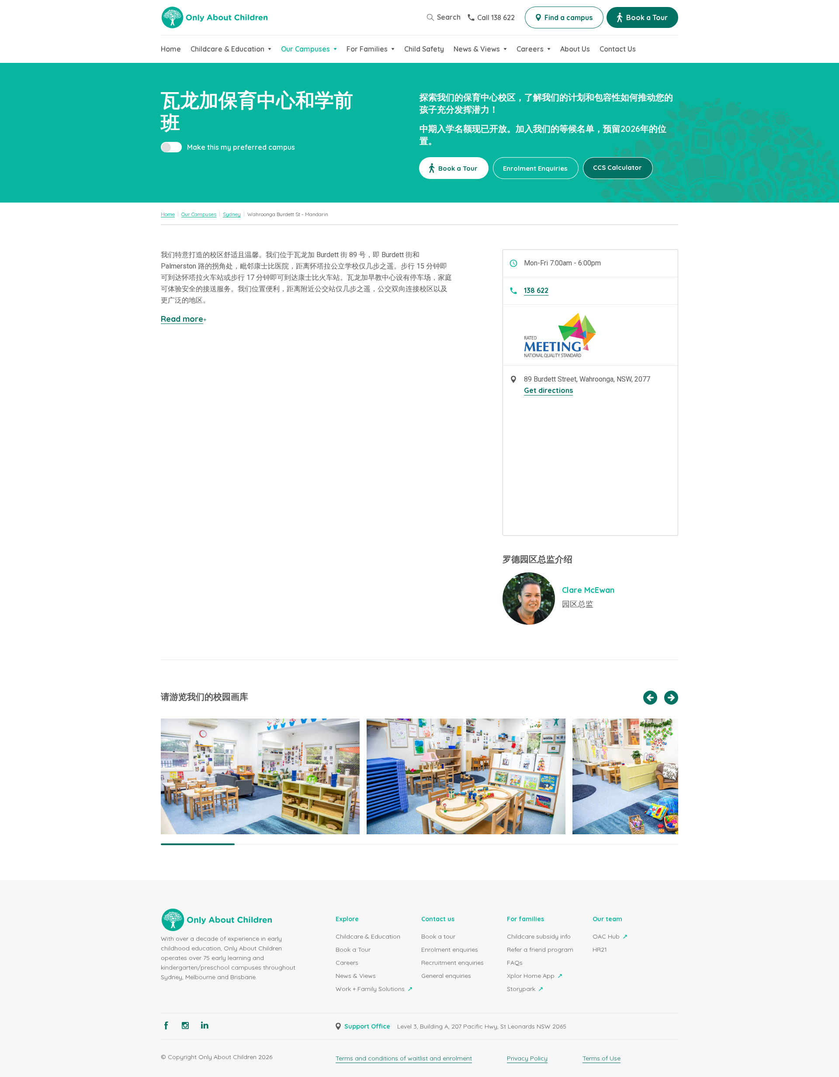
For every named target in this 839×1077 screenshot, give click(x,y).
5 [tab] (493, 844)
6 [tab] (567, 844)
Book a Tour (353, 949)
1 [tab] (198, 844)
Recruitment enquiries (452, 963)
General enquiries (446, 976)
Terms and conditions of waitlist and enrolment (404, 1058)
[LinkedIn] (204, 1025)
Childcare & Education (368, 936)
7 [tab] (641, 844)
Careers (347, 963)
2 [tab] (272, 844)
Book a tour (438, 936)
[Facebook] (166, 1025)
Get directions (548, 390)
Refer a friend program (540, 949)
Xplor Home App (531, 976)
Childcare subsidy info (539, 936)
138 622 (536, 290)
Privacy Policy (527, 1058)
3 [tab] (345, 844)
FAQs (515, 963)
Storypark (522, 989)
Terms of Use (601, 1058)
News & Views (356, 976)
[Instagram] (185, 1025)
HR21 (600, 949)
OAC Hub (607, 936)
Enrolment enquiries (449, 949)
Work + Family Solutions (371, 989)
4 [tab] (419, 844)
